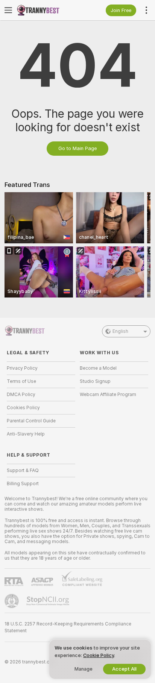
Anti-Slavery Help (26, 434)
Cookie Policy (98, 655)
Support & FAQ (23, 470)
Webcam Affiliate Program (108, 394)
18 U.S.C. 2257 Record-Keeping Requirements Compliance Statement (68, 627)
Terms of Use (21, 381)
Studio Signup (95, 381)
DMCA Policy (21, 394)
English (120, 331)
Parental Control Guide (31, 420)
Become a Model (98, 368)
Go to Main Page (77, 148)
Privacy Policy (22, 368)
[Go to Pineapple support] (12, 601)
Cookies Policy (23, 407)
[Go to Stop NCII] (48, 601)
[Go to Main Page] (47, 10)
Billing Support (23, 483)
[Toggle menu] (8, 10)
